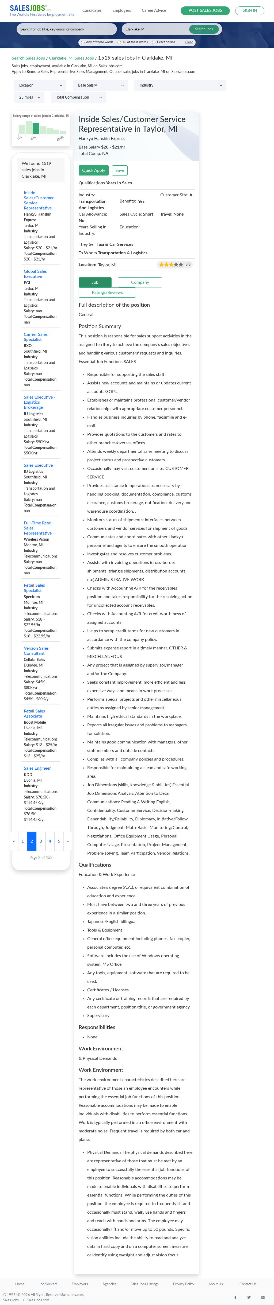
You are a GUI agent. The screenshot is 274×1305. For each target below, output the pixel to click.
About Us (215, 1284)
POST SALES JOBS (205, 11)
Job (95, 282)
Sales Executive (38, 465)
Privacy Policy (183, 1284)
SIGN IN (250, 11)
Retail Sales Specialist (34, 588)
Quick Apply (93, 170)
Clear (189, 42)
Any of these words (99, 42)
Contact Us (248, 1284)
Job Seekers (48, 1284)
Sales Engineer (37, 768)
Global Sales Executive (35, 274)
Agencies (109, 1284)
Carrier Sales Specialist (36, 337)
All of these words (135, 42)
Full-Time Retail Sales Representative (38, 528)
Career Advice (154, 11)
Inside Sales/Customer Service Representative (39, 201)
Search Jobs (204, 29)
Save (119, 170)
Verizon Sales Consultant (36, 651)
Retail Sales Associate (34, 713)
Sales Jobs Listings (145, 1284)
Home (20, 1284)
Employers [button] (121, 11)
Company (140, 282)
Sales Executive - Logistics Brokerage (39, 402)
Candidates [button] (92, 11)
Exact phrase (166, 42)
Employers (80, 1284)
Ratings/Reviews (107, 292)
